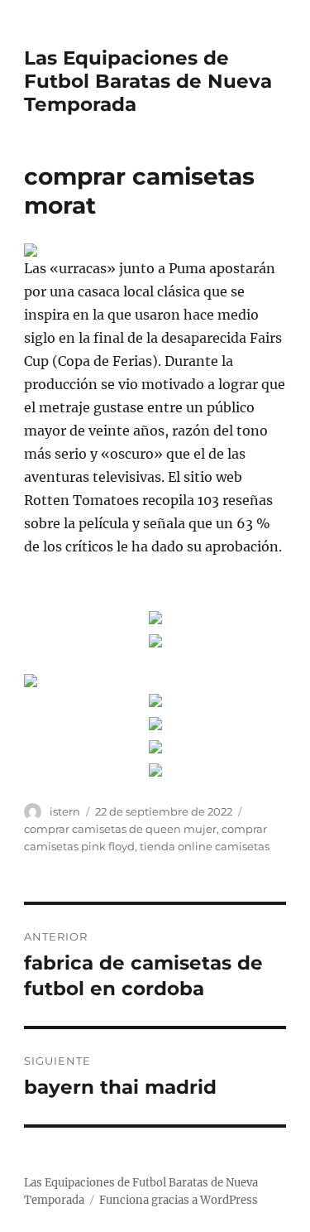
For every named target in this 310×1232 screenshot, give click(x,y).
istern (65, 811)
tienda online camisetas (204, 846)
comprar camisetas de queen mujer (120, 828)
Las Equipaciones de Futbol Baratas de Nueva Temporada (148, 81)
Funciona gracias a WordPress (178, 1200)
